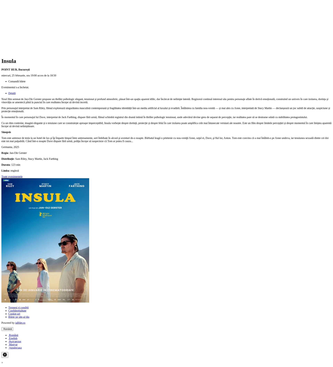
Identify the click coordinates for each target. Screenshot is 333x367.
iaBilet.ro (20, 322)
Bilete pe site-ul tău (18, 316)
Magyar (13, 344)
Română (7, 329)
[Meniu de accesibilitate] (4, 355)
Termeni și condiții (18, 307)
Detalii (12, 93)
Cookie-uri (14, 313)
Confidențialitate (17, 310)
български (14, 341)
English (12, 338)
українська (15, 347)
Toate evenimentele (12, 176)
